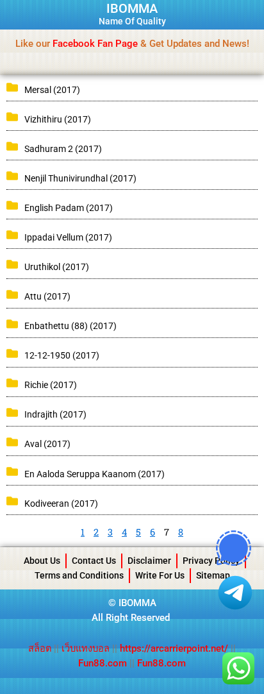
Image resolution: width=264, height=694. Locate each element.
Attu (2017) (47, 296)
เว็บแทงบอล (87, 648)
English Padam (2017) (68, 208)
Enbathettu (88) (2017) (70, 326)
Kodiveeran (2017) (61, 503)
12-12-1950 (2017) (61, 355)
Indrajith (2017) (55, 414)
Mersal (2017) (52, 90)
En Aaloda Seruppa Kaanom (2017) (94, 474)
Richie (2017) (50, 385)
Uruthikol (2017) (56, 267)
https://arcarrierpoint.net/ (174, 648)
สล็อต (41, 648)
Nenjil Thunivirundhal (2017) (80, 178)
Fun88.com (102, 663)
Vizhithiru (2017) (57, 119)
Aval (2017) (47, 444)
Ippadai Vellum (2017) (68, 237)
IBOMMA (132, 8)
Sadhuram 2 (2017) (63, 149)
